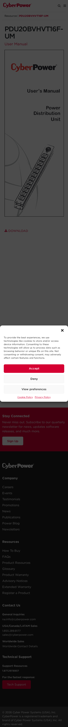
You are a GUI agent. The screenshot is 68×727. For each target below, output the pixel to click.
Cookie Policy (25, 397)
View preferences (34, 389)
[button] (62, 330)
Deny (34, 379)
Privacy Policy (43, 397)
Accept (34, 368)
